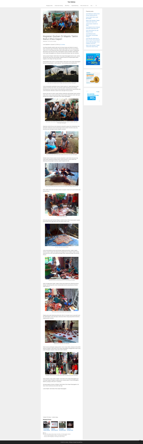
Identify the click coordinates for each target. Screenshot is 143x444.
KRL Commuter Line (84, 5)
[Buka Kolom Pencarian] (96, 5)
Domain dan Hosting (59, 5)
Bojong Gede (51, 434)
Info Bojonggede (64, 434)
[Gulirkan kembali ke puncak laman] (140, 441)
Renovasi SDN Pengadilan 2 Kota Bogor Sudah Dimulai (54, 436)
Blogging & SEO (49, 5)
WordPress (67, 5)
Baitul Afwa (46, 434)
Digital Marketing (75, 5)
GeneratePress (79, 442)
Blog (45, 432)
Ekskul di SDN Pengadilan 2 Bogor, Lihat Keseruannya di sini (55, 435)
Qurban (69, 434)
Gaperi (55, 434)
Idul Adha (59, 434)
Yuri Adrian (71, 2)
